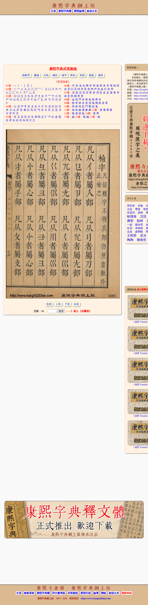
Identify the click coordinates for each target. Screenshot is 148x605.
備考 (100, 75)
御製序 (26, 75)
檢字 (64, 75)
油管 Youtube (141, 322)
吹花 (129, 228)
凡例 (45, 75)
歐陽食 (132, 216)
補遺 (91, 75)
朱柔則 (131, 212)
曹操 (137, 209)
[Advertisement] (74, 40)
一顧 (129, 224)
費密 (130, 221)
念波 (129, 231)
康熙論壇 (79, 11)
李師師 (139, 228)
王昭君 (132, 235)
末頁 (76, 304)
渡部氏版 (86, 593)
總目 (55, 75)
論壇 (96, 593)
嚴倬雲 (139, 224)
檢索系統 (29, 593)
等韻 (82, 75)
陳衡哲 (141, 240)
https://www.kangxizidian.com (96, 598)
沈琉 (143, 216)
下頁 (67, 304)
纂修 (36, 75)
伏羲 (140, 205)
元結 (129, 209)
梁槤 (140, 212)
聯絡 (103, 593)
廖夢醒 (139, 231)
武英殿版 (73, 593)
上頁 (58, 304)
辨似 (72, 75)
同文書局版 (58, 593)
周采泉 (131, 205)
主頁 (53, 11)
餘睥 (140, 221)
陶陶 (130, 240)
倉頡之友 (92, 11)
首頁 (49, 304)
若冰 (143, 235)
